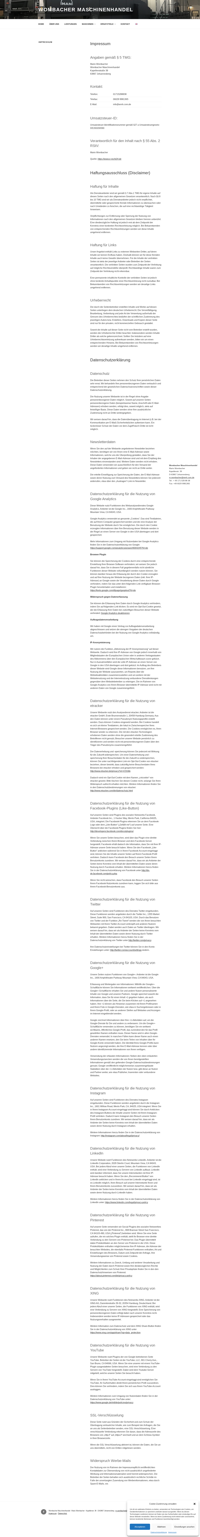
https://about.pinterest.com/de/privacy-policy (111, 1276)
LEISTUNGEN (70, 24)
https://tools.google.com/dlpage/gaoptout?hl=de (113, 590)
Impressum (172, 1532)
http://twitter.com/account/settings (126, 950)
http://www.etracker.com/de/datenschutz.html (111, 790)
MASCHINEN (87, 24)
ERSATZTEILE (107, 24)
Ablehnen (161, 1527)
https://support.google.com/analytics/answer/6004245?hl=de (119, 548)
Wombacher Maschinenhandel (86, 9)
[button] (194, 1504)
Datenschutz (62, 1513)
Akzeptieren (140, 1527)
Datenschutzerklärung (159, 1532)
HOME (41, 24)
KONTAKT (125, 24)
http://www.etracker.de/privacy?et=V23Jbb (110, 771)
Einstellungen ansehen (184, 1527)
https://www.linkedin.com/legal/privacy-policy (126, 1202)
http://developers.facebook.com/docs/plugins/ (111, 831)
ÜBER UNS (54, 24)
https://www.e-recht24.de (109, 159)
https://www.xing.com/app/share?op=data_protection (115, 1332)
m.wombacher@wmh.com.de (125, 1511)
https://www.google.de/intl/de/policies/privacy (111, 1402)
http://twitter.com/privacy (139, 940)
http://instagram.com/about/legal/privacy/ (120, 1136)
